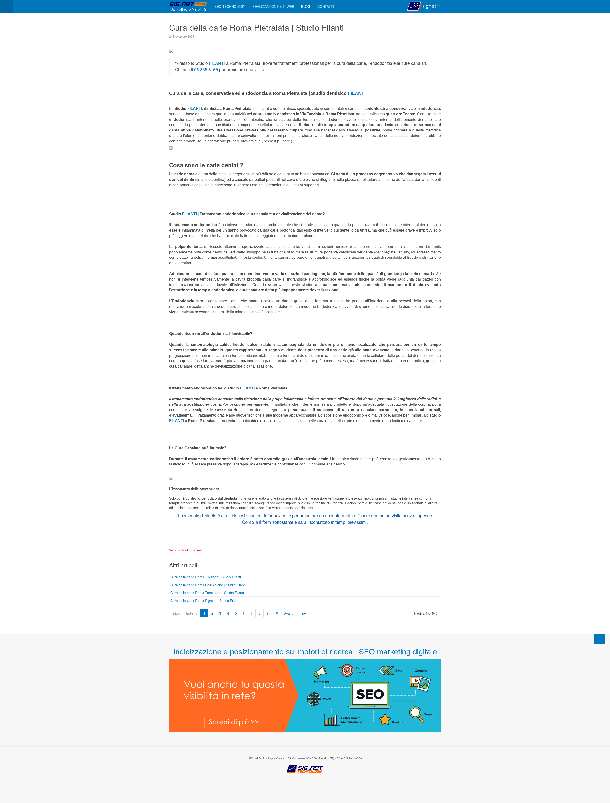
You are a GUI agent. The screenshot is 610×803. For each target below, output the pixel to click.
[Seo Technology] (188, 6)
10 (276, 613)
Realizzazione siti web (273, 6)
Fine (302, 613)
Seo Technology (229, 6)
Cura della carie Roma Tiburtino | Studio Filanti (205, 577)
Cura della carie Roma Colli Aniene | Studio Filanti (207, 584)
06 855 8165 (206, 69)
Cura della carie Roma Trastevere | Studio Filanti (207, 592)
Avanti (288, 613)
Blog (305, 6)
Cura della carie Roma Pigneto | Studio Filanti (204, 600)
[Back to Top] (599, 639)
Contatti (325, 6)
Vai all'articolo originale (186, 550)
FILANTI (216, 63)
